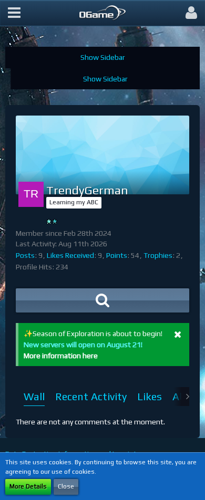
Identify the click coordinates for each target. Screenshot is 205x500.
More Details (28, 486)
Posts (25, 255)
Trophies (158, 255)
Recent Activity (91, 396)
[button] (14, 13)
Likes (149, 396)
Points (116, 255)
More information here (61, 355)
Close (66, 486)
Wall (34, 396)
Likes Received (70, 255)
